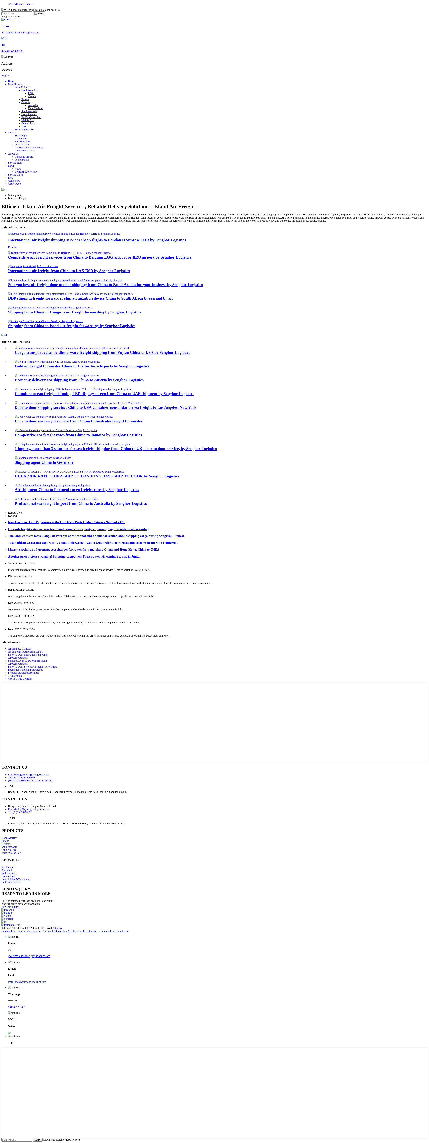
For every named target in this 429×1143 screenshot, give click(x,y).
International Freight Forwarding (25, 669)
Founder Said (22, 159)
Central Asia (28, 123)
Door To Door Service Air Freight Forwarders (32, 666)
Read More (14, 247)
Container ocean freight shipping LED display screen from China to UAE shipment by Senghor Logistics (104, 393)
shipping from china (11, 931)
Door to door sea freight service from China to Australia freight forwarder (79, 421)
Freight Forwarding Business (23, 672)
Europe (25, 99)
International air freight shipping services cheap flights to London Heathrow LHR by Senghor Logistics (97, 240)
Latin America (29, 114)
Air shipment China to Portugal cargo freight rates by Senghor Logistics (77, 489)
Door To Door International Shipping (27, 654)
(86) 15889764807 (40, 956)
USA (31, 93)
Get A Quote (14, 183)
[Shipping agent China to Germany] (43, 457)
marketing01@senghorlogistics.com (27, 981)
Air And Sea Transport (20, 648)
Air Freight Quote (52, 931)
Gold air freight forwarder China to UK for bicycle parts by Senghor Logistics (82, 366)
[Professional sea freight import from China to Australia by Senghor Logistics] (56, 499)
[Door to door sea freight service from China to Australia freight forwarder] (64, 416)
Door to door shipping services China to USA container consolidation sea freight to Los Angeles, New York (105, 407)
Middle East (27, 120)
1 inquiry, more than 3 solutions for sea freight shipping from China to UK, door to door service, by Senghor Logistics (116, 448)
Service (12, 132)
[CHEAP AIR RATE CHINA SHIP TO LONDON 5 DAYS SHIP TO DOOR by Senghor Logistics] (69, 471)
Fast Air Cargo (70, 931)
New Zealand (35, 108)
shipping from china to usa (114, 931)
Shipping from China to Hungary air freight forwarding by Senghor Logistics (74, 312)
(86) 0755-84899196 (19, 956)
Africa (24, 126)
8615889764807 (16, 1007)
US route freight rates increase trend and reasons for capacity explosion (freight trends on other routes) (78, 529)
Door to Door (22, 144)
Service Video (15, 174)
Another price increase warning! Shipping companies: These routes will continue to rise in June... (74, 556)
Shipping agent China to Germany (44, 462)
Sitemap (57, 927)
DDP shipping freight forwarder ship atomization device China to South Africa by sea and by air (90, 298)
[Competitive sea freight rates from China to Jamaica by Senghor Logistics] (56, 430)
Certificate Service (24, 150)
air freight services (89, 931)
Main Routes (15, 84)
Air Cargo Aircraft (17, 657)
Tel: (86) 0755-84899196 (21, 777)
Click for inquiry (10, 906)
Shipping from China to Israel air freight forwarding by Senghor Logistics (71, 326)
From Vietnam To (24, 129)
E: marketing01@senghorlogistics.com (28, 774)
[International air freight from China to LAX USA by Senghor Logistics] (33, 266)
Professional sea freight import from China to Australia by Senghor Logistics (81, 503)
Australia (33, 105)
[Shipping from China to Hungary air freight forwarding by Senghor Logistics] (50, 307)
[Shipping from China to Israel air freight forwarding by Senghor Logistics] (45, 321)
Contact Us (14, 180)
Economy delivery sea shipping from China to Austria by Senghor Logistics (79, 380)
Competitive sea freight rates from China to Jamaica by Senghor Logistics (78, 435)
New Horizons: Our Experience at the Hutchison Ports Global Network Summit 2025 (66, 522)
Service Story (15, 162)
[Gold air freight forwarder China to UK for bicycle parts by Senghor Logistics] (57, 361)
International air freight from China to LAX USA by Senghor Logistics (69, 271)
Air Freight (20, 138)
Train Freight (15, 675)
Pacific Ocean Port (31, 117)
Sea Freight (21, 135)
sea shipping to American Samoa (25, 651)
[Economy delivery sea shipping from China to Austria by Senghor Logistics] (57, 375)
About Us (13, 153)
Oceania (25, 102)
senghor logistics (32, 931)
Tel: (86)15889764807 (20, 812)
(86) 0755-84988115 (41, 780)
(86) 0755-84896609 (19, 780)
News (11, 165)
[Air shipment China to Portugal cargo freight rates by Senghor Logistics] (52, 485)
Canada (32, 96)
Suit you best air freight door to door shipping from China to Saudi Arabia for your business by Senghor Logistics (105, 284)
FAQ (10, 177)
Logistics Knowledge (26, 171)
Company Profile (24, 156)
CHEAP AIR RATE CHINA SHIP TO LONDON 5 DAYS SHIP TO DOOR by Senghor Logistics (97, 476)
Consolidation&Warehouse (29, 147)
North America (29, 90)
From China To (23, 87)
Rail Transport (22, 141)
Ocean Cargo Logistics (20, 678)
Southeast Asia (29, 111)
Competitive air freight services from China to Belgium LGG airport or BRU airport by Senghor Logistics (99, 257)
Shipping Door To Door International (27, 660)
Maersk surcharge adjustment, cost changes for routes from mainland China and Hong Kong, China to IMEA (83, 549)
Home (11, 81)
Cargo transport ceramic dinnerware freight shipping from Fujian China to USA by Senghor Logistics (102, 352)
